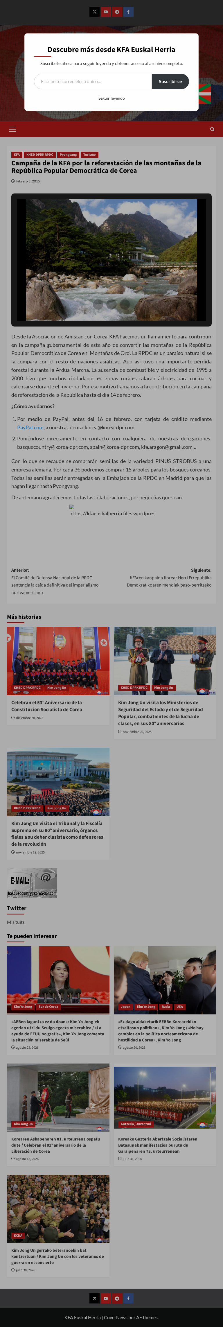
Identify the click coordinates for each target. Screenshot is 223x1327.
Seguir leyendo (111, 98)
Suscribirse (170, 81)
